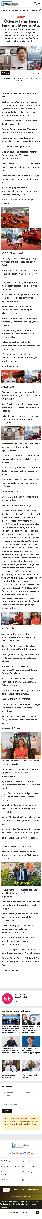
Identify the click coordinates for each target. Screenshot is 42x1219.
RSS (7, 1190)
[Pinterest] (17, 1153)
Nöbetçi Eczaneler (11, 1161)
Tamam (4, 1207)
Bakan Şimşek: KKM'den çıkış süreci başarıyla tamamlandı (10, 1050)
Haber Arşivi (29, 1180)
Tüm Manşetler (30, 1172)
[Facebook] (9, 1153)
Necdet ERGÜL (8, 78)
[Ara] (35, 4)
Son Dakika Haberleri (11, 1180)
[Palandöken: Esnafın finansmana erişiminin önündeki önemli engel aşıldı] (11, 1065)
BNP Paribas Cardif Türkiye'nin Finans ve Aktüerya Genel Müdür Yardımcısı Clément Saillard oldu (31, 1052)
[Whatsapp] (33, 1153)
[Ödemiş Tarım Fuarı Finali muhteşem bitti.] (21, 58)
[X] (13, 1153)
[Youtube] (29, 1153)
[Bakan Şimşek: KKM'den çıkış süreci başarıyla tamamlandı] (11, 1041)
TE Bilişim (26, 1197)
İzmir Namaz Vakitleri (11, 1166)
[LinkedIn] (25, 1153)
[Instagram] (21, 1153)
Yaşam (34, 10)
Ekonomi (24, 10)
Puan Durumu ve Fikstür (8, 1173)
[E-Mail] (16, 1002)
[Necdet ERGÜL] (7, 998)
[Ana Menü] (39, 4)
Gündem (6, 10)
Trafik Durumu (30, 1166)
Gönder (6, 1111)
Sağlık (15, 10)
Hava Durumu (30, 1161)
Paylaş (6, 73)
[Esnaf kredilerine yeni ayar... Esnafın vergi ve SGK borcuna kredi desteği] (31, 1065)
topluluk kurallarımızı (22, 1118)
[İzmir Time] (10, 3)
